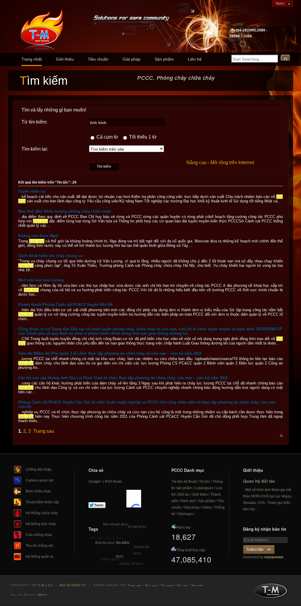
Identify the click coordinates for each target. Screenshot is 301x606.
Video (207, 507)
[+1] (133, 498)
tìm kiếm (122, 543)
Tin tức (204, 482)
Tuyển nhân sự (31, 191)
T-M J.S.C (268, 592)
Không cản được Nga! (38, 236)
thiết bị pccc (110, 559)
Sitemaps (185, 514)
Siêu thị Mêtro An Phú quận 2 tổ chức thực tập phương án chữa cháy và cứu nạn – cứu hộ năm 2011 (110, 353)
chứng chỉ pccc (131, 564)
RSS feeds (113, 482)
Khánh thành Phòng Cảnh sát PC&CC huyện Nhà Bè (65, 304)
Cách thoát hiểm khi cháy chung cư (50, 256)
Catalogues (204, 488)
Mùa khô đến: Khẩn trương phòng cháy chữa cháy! (64, 211)
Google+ (95, 482)
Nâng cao (196, 162)
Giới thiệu (65, 59)
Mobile (43, 594)
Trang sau (43, 431)
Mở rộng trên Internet (232, 162)
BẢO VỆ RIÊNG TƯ (73, 585)
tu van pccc (137, 527)
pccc (119, 556)
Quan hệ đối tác (259, 481)
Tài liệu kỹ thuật (183, 482)
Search (285, 58)
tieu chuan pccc (115, 524)
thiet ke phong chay (125, 528)
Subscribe (254, 549)
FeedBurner (273, 557)
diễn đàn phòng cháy (106, 538)
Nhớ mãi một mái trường (41, 280)
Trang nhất (31, 59)
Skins (279, 3)
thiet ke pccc (105, 543)
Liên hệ (195, 59)
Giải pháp (132, 59)
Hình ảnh (188, 501)
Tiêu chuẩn (98, 59)
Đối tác (184, 494)
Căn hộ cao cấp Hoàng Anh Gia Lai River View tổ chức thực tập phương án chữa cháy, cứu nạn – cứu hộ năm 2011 (123, 378)
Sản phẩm (164, 59)
